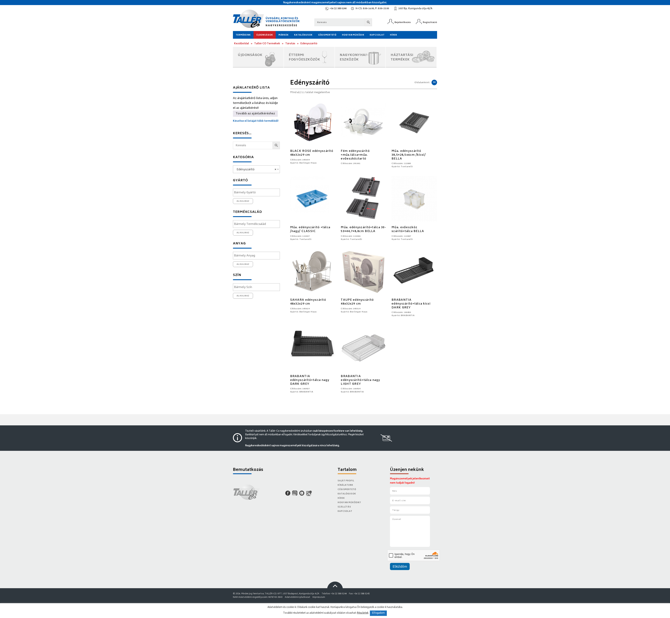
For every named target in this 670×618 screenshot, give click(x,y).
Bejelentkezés (402, 22)
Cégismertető (327, 35)
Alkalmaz (243, 201)
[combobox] (256, 169)
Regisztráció (430, 22)
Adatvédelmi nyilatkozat (297, 597)
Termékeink (243, 35)
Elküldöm (400, 567)
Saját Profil (346, 481)
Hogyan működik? (349, 502)
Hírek (393, 35)
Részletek (362, 613)
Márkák (283, 35)
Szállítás (344, 507)
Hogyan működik (353, 35)
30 (434, 82)
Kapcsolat (377, 35)
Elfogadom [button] (378, 613)
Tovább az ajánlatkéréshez (255, 113)
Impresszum (318, 597)
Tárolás (290, 43)
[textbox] (257, 192)
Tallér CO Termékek (267, 43)
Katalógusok (303, 35)
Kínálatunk (345, 485)
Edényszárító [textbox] (255, 169)
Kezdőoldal (241, 43)
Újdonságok (264, 35)
